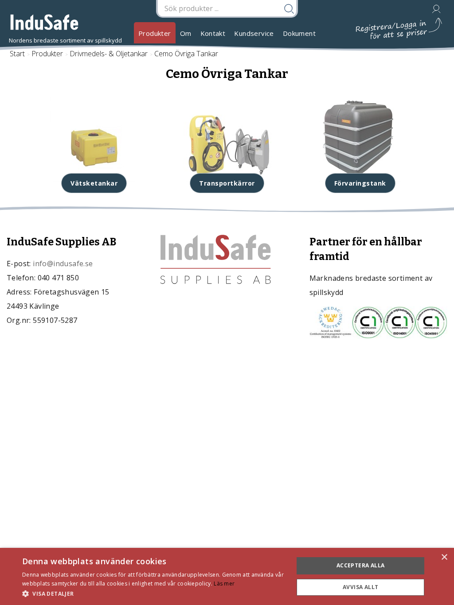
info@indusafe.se (63, 263)
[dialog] (227, 576)
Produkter (154, 33)
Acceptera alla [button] (361, 565)
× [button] (444, 557)
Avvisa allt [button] (360, 587)
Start (17, 53)
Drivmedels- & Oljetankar (109, 53)
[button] (154, 593)
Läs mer (224, 583)
